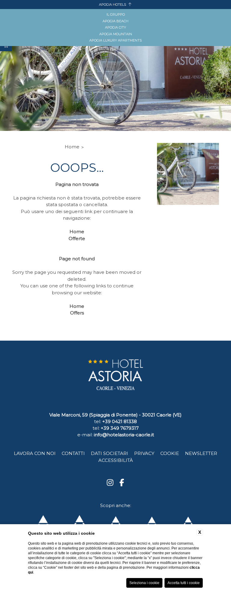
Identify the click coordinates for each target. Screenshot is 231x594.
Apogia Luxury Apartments (115, 40)
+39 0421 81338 (119, 421)
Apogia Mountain (115, 34)
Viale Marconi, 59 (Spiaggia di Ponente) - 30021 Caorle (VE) (115, 415)
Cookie (169, 453)
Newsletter (201, 453)
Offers (77, 313)
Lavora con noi (35, 453)
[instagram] (110, 483)
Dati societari (109, 453)
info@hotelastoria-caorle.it (124, 435)
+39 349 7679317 (120, 428)
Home (72, 147)
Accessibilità (115, 460)
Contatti (73, 453)
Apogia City (115, 27)
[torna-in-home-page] (115, 378)
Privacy (144, 453)
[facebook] (121, 483)
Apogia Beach (115, 21)
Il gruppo (115, 14)
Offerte (77, 238)
